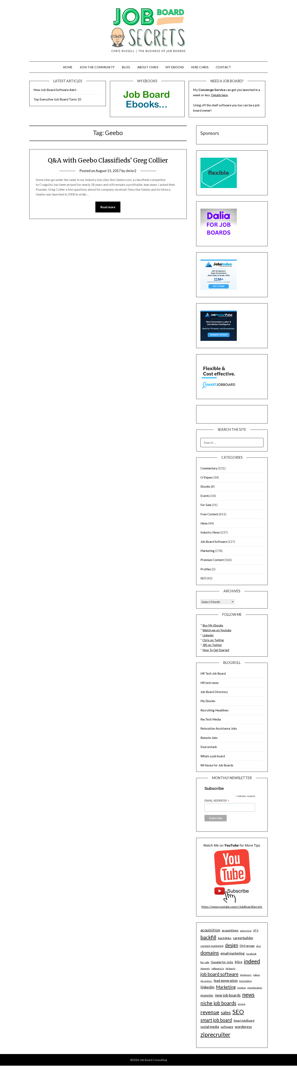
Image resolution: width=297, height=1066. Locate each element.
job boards (230, 968)
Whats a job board (212, 756)
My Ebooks (174, 67)
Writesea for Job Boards (216, 765)
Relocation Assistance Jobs (218, 728)
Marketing (207, 551)
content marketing (211, 946)
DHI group (247, 946)
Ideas (204, 523)
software (227, 1027)
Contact (223, 67)
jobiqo (256, 974)
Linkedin (208, 635)
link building (245, 981)
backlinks (224, 938)
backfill (208, 937)
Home (68, 67)
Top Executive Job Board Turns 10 (57, 99)
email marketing (232, 953)
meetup (241, 987)
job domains (246, 975)
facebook (251, 953)
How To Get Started (215, 650)
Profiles (205, 569)
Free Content (209, 514)
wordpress (243, 1026)
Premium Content (212, 560)
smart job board (216, 1020)
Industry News (210, 532)
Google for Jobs (222, 962)
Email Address (216, 801)
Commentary (209, 468)
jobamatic (205, 968)
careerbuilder (243, 938)
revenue (209, 1012)
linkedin (207, 987)
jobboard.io (218, 968)
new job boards (228, 995)
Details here (219, 95)
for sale (204, 962)
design (231, 945)
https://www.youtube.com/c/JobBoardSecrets (231, 907)
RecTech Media (210, 719)
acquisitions (230, 930)
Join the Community (97, 67)
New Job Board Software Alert (55, 90)
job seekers (206, 981)
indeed (252, 961)
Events (205, 496)
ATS (255, 930)
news (248, 994)
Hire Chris (200, 67)
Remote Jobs (209, 738)
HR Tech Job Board (213, 673)
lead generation (226, 980)
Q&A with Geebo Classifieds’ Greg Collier (108, 160)
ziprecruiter (215, 1034)
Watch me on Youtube (216, 630)
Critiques (206, 477)
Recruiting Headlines (214, 710)
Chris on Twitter (213, 640)
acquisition (210, 930)
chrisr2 (131, 171)
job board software (219, 974)
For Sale (205, 505)
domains (209, 953)
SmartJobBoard (244, 1020)
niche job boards (218, 1003)
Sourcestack (208, 747)
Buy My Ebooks (212, 625)
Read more (107, 207)
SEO (203, 578)
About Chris (148, 67)
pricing (241, 1004)
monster (206, 995)
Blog (126, 67)
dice (258, 946)
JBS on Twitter (212, 645)
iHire (238, 962)
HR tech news (209, 683)
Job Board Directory (214, 692)
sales (226, 1012)
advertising (246, 930)
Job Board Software (213, 541)
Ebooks (205, 486)
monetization (254, 987)
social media (209, 1027)
